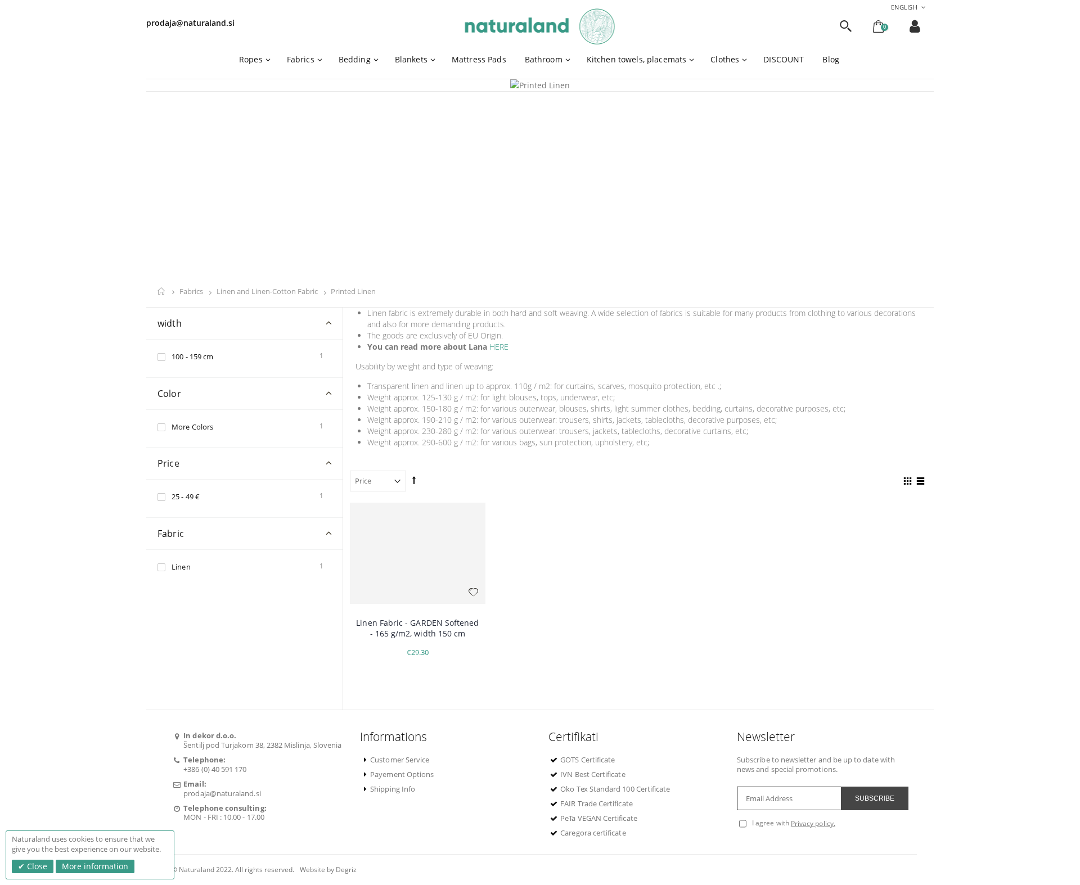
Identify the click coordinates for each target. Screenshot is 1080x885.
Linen (181, 567)
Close (36, 866)
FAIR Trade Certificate (596, 803)
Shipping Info (392, 789)
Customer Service (399, 760)
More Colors (192, 427)
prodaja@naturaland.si (190, 22)
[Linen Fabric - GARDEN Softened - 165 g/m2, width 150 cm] (417, 553)
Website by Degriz (328, 869)
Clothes (724, 59)
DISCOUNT (783, 59)
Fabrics (300, 59)
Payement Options (402, 774)
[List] (919, 482)
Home (162, 291)
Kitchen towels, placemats (637, 59)
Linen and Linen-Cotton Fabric (268, 292)
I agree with (770, 823)
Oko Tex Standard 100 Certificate (615, 789)
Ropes (251, 59)
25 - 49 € (186, 496)
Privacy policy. (813, 823)
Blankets (411, 59)
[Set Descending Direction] (414, 480)
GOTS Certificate (587, 760)
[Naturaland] (540, 26)
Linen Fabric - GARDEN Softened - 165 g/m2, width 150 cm (417, 628)
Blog (830, 59)
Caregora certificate (593, 833)
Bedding (355, 59)
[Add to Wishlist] (474, 592)
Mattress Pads (479, 59)
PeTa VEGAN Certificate (598, 818)
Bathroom (543, 59)
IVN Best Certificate (592, 774)
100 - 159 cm (193, 356)
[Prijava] (915, 26)
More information (95, 866)
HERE (498, 346)
